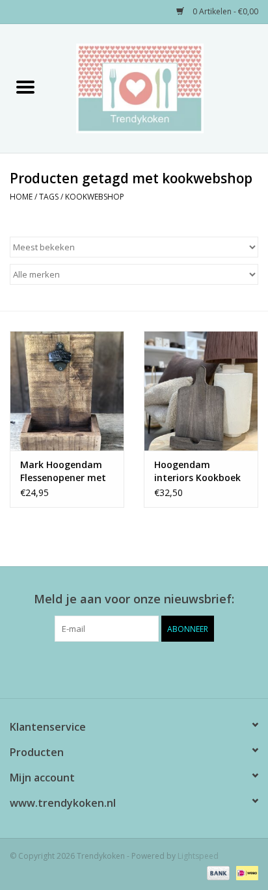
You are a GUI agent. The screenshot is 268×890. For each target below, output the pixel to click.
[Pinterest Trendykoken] (134, 668)
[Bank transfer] (217, 872)
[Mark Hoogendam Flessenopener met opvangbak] (67, 391)
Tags (49, 196)
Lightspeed (198, 855)
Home (21, 196)
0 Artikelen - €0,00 (224, 11)
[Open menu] (25, 86)
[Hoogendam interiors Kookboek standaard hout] (201, 391)
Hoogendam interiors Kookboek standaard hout (197, 471)
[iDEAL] (245, 872)
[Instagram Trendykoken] (157, 668)
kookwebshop (94, 196)
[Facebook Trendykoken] (110, 668)
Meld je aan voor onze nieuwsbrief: (134, 599)
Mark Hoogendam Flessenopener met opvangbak (63, 471)
